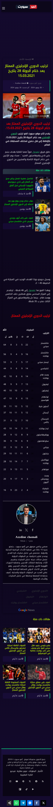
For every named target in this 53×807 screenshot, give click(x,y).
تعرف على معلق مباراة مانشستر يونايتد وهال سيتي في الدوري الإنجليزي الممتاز (39, 686)
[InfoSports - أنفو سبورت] (26, 7)
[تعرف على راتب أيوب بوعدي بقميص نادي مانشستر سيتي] (42, 223)
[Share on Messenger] (30, 803)
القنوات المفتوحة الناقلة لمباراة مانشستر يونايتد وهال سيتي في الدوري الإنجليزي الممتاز (15, 686)
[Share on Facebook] (36, 803)
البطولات (32, 771)
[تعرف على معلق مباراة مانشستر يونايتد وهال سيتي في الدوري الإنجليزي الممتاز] (39, 672)
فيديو (12, 771)
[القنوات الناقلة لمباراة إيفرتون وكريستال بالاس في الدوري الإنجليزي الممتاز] (14, 635)
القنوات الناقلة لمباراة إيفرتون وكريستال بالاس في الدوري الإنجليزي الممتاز (15, 649)
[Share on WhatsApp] (16, 803)
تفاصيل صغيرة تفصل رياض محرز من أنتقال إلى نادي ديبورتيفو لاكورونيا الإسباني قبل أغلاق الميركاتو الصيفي (19, 184)
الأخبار (22, 59)
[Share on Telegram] (23, 803)
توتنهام (43, 597)
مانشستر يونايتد (18, 603)
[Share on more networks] (9, 803)
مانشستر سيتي (39, 603)
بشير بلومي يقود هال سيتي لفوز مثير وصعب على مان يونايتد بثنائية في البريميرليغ (40, 649)
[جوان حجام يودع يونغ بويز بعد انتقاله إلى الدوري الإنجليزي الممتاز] (42, 206)
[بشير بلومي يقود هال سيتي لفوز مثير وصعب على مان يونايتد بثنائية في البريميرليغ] (39, 635)
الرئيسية (28, 59)
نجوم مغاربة (22, 771)
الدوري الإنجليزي (39, 591)
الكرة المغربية (26, 775)
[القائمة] (5, 8)
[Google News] (26, 610)
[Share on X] (43, 803)
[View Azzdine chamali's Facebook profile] (32, 530)
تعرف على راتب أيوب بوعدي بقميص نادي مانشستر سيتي (21, 219)
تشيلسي (21, 591)
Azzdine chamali (20, 83)
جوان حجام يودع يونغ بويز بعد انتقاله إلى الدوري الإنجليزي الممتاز (18, 202)
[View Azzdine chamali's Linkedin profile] (20, 530)
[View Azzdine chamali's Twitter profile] (26, 530)
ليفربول (35, 152)
